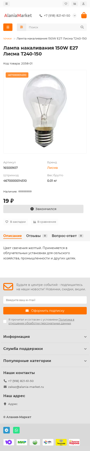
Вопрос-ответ (67, 236)
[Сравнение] (74, 3)
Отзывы (36, 236)
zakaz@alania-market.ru (26, 387)
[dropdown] (6, 3)
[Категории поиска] (21, 27)
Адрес (13, 404)
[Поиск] (82, 27)
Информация (16, 336)
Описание (12, 236)
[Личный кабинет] (83, 3)
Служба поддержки (23, 348)
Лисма (52, 168)
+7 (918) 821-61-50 (21, 381)
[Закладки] (65, 3)
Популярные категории (27, 360)
